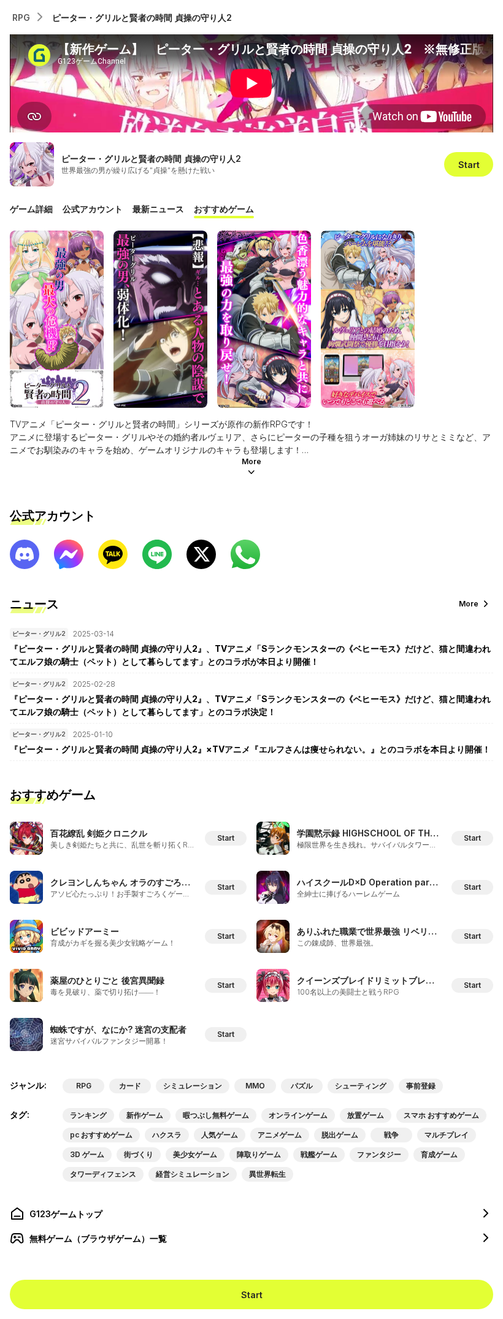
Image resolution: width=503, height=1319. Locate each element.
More (251, 461)
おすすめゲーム (224, 209)
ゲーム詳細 (31, 209)
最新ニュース (158, 209)
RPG (21, 17)
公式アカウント (93, 209)
